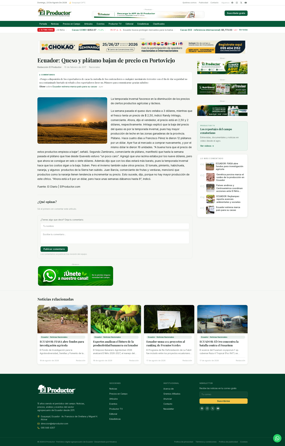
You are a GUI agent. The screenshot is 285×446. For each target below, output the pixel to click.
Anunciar (167, 399)
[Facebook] (232, 3)
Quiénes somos (190, 2)
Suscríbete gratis (236, 13)
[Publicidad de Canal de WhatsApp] (76, 276)
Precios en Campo (71, 24)
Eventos (100, 24)
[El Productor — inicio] (54, 13)
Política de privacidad (183, 442)
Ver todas (243, 30)
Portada (43, 24)
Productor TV (115, 24)
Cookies (244, 442)
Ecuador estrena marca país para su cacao (75, 86)
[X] (241, 3)
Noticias (55, 24)
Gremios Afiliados (171, 393)
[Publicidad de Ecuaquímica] (222, 110)
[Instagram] (237, 3)
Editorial (129, 24)
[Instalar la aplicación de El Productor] (148, 14)
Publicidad (203, 2)
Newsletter (168, 409)
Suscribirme (223, 401)
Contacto (214, 2)
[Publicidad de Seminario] (142, 47)
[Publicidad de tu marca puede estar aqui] (222, 67)
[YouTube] (246, 3)
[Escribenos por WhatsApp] (277, 438)
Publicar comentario (54, 249)
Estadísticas (143, 24)
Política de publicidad (228, 442)
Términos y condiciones (206, 442)
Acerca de (168, 388)
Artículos (88, 24)
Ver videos (207, 146)
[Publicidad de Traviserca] (222, 89)
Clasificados (159, 24)
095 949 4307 (48, 427)
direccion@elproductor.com (54, 423)
